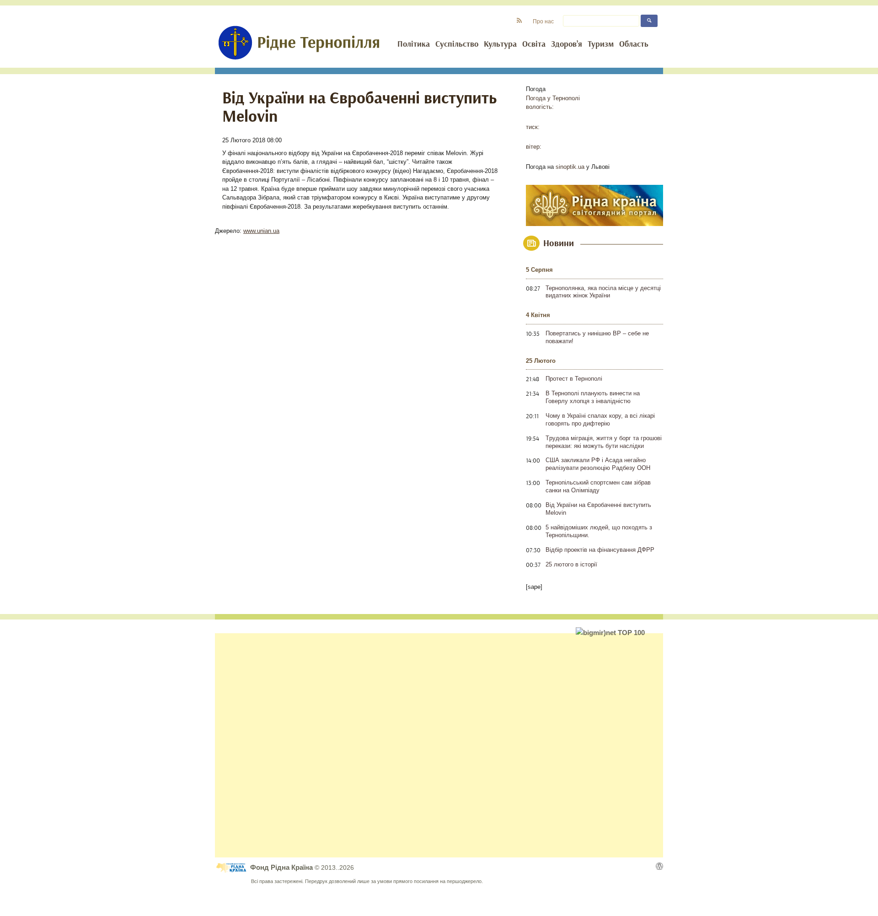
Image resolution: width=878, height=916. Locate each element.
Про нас (543, 21)
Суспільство (456, 44)
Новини (558, 243)
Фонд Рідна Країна (282, 867)
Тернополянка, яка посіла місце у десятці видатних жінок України (603, 292)
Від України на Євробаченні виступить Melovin (598, 508)
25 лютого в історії (571, 564)
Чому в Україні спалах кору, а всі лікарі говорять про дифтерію (600, 419)
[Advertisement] (439, 745)
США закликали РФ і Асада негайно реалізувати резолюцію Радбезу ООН (598, 464)
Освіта (534, 44)
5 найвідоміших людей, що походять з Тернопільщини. (599, 531)
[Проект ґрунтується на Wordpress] (659, 866)
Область (633, 44)
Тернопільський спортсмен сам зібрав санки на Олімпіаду (598, 486)
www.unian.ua (261, 230)
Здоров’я (566, 44)
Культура (500, 44)
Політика (413, 44)
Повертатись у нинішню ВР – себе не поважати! (597, 337)
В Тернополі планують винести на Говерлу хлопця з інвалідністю (593, 397)
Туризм (601, 44)
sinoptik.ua (570, 166)
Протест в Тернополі (574, 378)
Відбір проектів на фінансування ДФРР (600, 549)
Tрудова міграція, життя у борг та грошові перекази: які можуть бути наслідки (604, 442)
